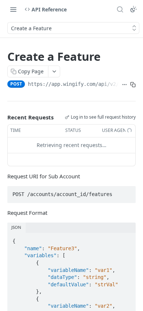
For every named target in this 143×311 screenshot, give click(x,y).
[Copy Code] (127, 192)
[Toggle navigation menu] (13, 9)
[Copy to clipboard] (133, 84)
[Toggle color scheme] (133, 9)
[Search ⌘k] (120, 9)
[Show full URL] (124, 84)
